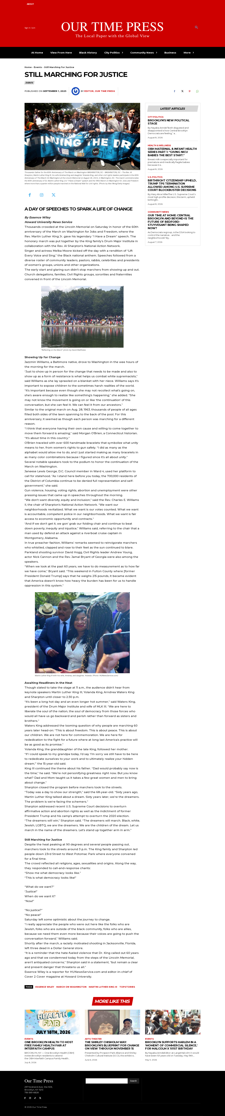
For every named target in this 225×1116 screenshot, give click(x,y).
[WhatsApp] (197, 91)
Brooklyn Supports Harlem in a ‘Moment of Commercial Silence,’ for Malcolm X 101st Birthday (171, 1045)
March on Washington (71, 986)
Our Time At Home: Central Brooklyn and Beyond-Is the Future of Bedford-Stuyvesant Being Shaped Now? (170, 222)
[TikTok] (35, 1098)
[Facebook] (174, 91)
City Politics (155, 117)
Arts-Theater (93, 1039)
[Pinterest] (189, 91)
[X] (182, 91)
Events (38, 67)
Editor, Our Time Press (99, 91)
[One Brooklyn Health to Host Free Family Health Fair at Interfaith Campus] (52, 1022)
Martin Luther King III (103, 986)
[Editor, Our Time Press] (76, 91)
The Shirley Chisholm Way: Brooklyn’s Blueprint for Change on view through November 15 (112, 1045)
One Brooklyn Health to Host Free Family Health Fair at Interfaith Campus (49, 1045)
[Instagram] (42, 195)
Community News (158, 212)
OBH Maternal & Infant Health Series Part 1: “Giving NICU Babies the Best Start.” (172, 152)
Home (28, 67)
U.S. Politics (155, 177)
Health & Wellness (159, 145)
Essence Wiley (44, 986)
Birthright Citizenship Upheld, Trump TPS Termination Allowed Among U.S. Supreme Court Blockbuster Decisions (172, 185)
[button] (196, 27)
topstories (127, 986)
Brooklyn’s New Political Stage (168, 122)
